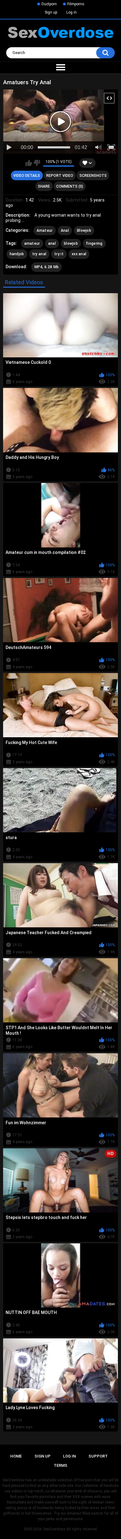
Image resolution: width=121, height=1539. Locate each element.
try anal (39, 254)
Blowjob (84, 230)
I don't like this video (37, 163)
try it (59, 254)
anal (52, 243)
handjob (17, 254)
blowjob (71, 243)
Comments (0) (69, 186)
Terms (60, 1465)
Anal (65, 230)
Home (16, 1456)
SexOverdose (54, 1529)
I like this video (28, 163)
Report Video (59, 175)
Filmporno (75, 4)
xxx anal (79, 254)
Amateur (45, 230)
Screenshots (93, 175)
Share (44, 186)
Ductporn (49, 4)
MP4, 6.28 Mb (46, 267)
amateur (32, 243)
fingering (94, 243)
